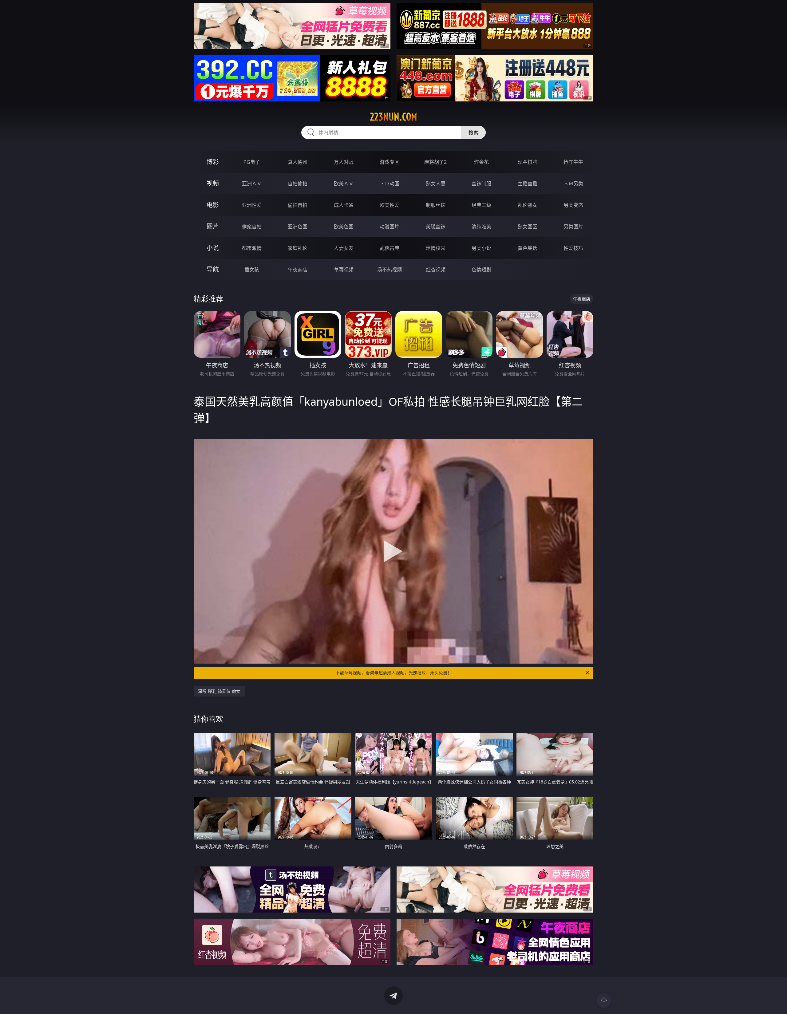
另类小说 (481, 248)
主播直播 (527, 183)
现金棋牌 (527, 162)
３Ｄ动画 (389, 183)
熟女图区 (527, 226)
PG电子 (251, 162)
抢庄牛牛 (573, 162)
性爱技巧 (573, 248)
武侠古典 (389, 248)
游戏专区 (389, 162)
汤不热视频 (389, 269)
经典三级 (481, 205)
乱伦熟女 (527, 205)
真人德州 (297, 162)
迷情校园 (435, 248)
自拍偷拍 (297, 183)
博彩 (213, 162)
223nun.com (393, 117)
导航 (213, 269)
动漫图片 (389, 226)
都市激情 (252, 248)
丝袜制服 (481, 183)
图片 (213, 226)
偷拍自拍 (297, 205)
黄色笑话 (527, 248)
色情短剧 (481, 269)
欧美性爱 (389, 205)
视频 (213, 183)
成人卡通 (344, 205)
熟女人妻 (435, 183)
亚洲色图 (297, 226)
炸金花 (481, 162)
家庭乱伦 (297, 248)
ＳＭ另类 (573, 183)
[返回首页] (603, 1000)
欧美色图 (344, 226)
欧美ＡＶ (344, 183)
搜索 (473, 132)
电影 (213, 205)
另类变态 (573, 205)
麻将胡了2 (435, 162)
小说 (213, 248)
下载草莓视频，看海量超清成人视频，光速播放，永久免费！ (393, 673)
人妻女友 (344, 248)
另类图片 (573, 226)
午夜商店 (297, 269)
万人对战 (344, 162)
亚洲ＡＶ (252, 183)
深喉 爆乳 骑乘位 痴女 (219, 691)
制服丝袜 (435, 205)
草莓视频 (344, 269)
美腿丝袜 (435, 226)
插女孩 (251, 269)
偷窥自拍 (252, 226)
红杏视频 (435, 269)
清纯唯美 (481, 226)
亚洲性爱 (252, 205)
